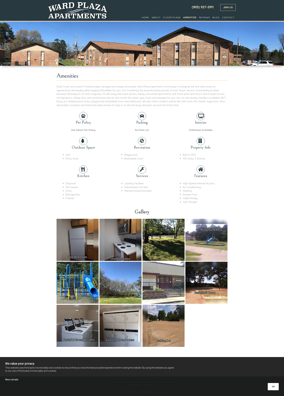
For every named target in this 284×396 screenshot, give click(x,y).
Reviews (204, 17)
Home (145, 17)
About (156, 17)
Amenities (189, 17)
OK (273, 386)
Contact (228, 17)
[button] (228, 7)
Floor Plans (172, 17)
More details (11, 379)
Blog (216, 17)
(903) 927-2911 (203, 7)
